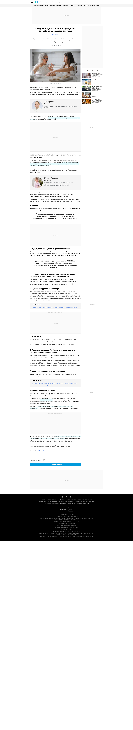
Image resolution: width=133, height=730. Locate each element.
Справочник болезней (95, 5)
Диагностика (81, 1)
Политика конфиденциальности (85, 499)
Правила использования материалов (48, 501)
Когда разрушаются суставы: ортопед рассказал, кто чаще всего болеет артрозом (54, 307)
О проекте (43, 499)
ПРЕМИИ (86, 5)
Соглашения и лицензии (52, 499)
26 (60, 45)
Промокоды (80, 5)
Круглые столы (72, 5)
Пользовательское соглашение (65, 501)
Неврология (58, 5)
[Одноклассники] (66, 496)
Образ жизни (54, 1)
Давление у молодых (50, 5)
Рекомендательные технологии (51, 503)
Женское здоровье (39, 5)
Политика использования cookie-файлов (84, 501)
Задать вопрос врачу (71, 499)
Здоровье (47, 1)
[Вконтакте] (62, 496)
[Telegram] (70, 496)
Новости (42, 1)
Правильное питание (64, 1)
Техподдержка (71, 503)
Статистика (63, 503)
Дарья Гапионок (40, 450)
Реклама (62, 499)
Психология (65, 5)
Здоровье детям (89, 1)
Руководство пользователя (82, 503)
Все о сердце (73, 1)
